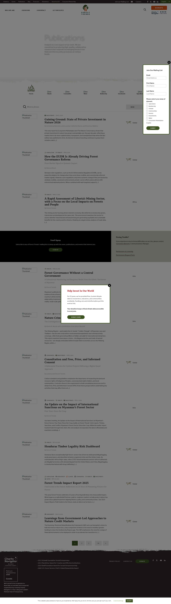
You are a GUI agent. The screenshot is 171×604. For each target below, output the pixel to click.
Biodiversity (152, 106)
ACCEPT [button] (129, 601)
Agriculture (152, 104)
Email (148, 75)
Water (150, 118)
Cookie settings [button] (118, 601)
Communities (153, 111)
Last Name (150, 91)
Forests (151, 113)
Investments (152, 116)
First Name (150, 83)
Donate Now (76, 317)
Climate (151, 108)
